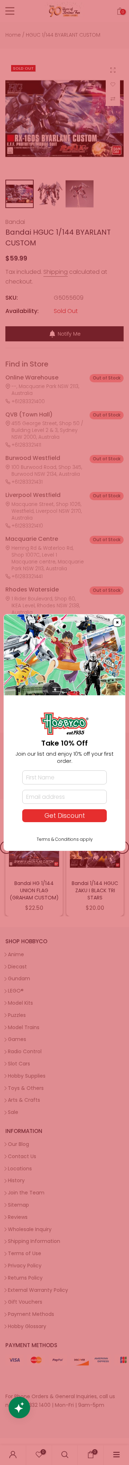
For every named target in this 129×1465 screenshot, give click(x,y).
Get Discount (64, 815)
